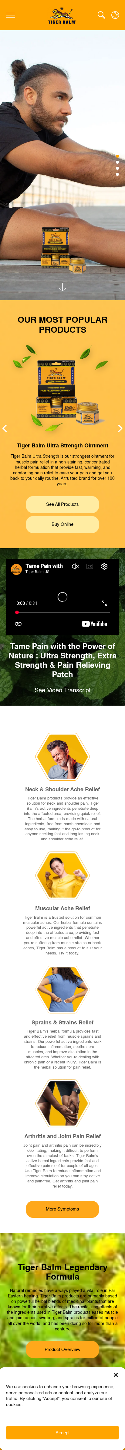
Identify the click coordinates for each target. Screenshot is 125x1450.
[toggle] (10, 15)
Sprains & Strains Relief (62, 1023)
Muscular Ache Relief (62, 908)
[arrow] (62, 287)
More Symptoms (62, 1209)
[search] (101, 15)
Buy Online (62, 524)
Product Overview (62, 1349)
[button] (116, 1375)
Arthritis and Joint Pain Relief (62, 1136)
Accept (62, 1432)
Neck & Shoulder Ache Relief (62, 790)
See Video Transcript (63, 691)
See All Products (62, 504)
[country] (115, 15)
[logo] (62, 15)
